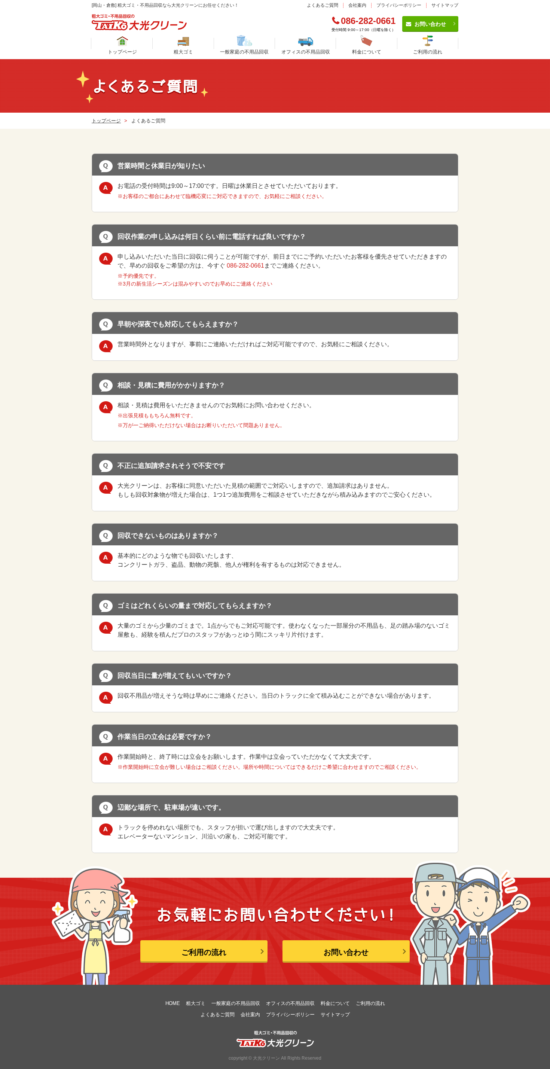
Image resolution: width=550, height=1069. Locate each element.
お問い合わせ (430, 24)
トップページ (122, 52)
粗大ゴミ (183, 52)
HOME (172, 1003)
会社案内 (357, 5)
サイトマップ (444, 5)
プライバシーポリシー (398, 5)
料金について (366, 52)
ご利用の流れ (427, 52)
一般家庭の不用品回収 (244, 52)
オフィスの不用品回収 (305, 52)
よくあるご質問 (322, 5)
